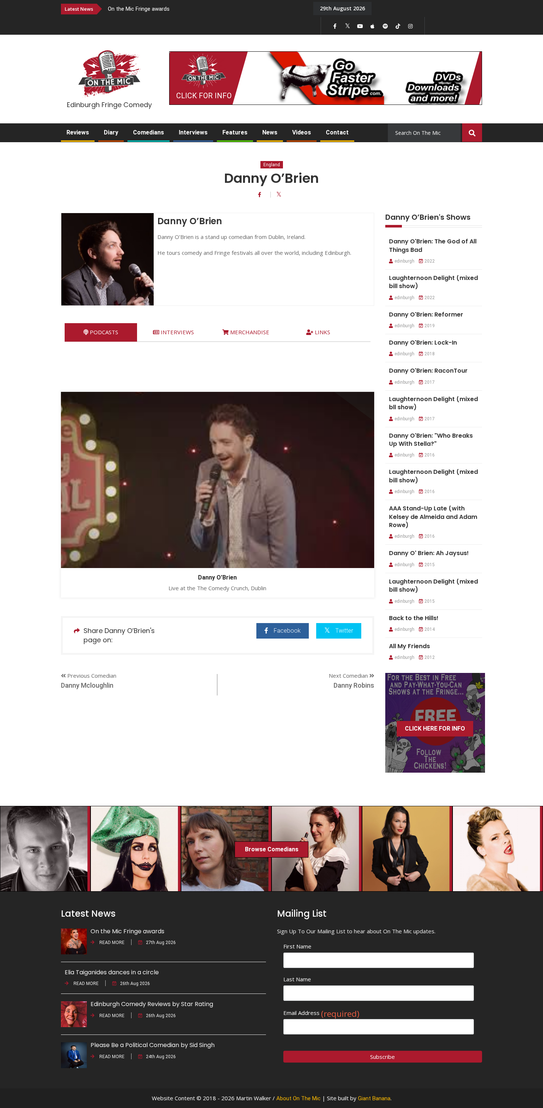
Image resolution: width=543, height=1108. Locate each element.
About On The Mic (298, 1098)
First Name (297, 946)
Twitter (344, 630)
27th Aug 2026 (161, 942)
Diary (111, 132)
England (271, 164)
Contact (337, 132)
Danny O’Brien (217, 577)
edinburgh (404, 261)
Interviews (193, 132)
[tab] (101, 332)
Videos (301, 132)
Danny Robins (354, 685)
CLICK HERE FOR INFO (435, 728)
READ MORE (111, 942)
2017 (429, 382)
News (269, 132)
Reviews (77, 132)
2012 (429, 657)
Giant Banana (374, 1098)
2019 (429, 325)
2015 (429, 564)
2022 (429, 261)
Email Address (321, 1013)
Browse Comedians (271, 849)
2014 (429, 629)
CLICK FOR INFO (204, 95)
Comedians (148, 132)
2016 (429, 455)
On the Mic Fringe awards (139, 9)
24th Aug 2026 (161, 1056)
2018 (429, 353)
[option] (205, 9)
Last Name (297, 979)
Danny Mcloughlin (87, 685)
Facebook (287, 630)
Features (234, 132)
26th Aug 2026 (135, 983)
